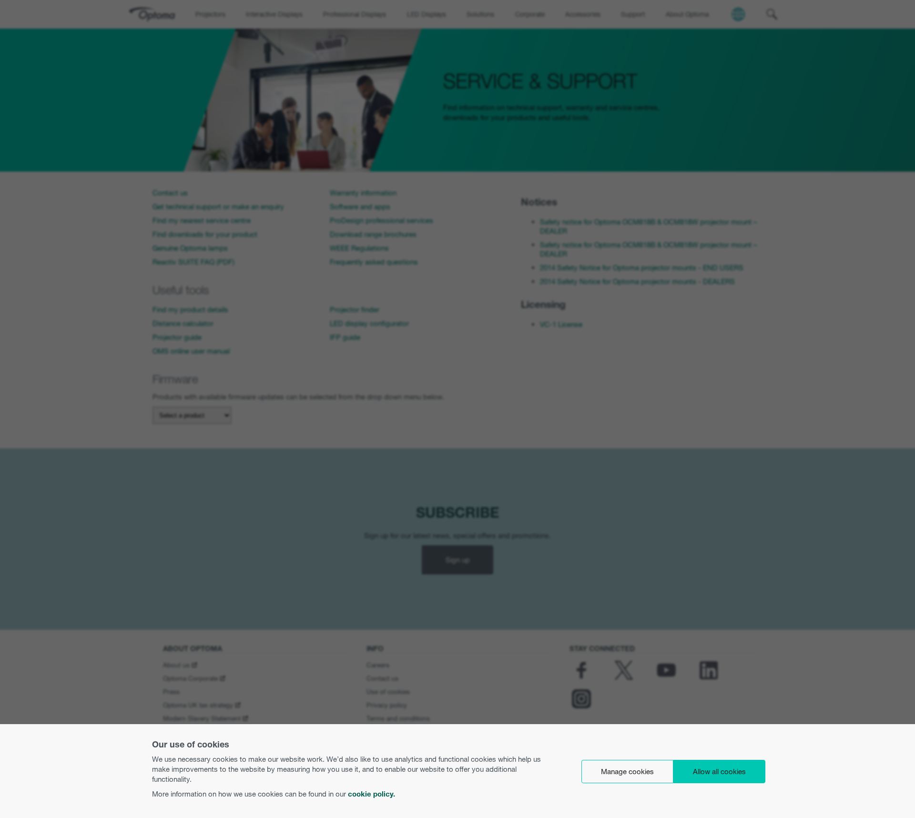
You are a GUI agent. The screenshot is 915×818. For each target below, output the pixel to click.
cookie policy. (371, 793)
